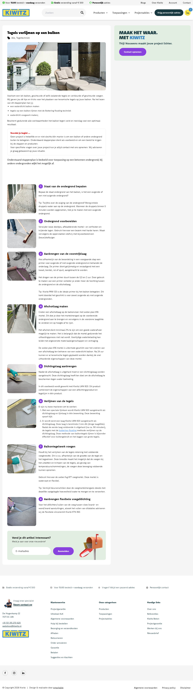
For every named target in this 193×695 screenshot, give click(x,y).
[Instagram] (14, 673)
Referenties (152, 614)
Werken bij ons (154, 628)
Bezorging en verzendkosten (64, 628)
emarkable (58, 687)
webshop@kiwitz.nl (11, 626)
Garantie (55, 647)
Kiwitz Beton (153, 618)
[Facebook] (5, 673)
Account (173, 2)
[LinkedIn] (23, 673)
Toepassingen (105, 614)
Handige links (153, 602)
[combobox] (64, 12)
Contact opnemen (132, 52)
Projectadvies (105, 618)
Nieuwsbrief (153, 633)
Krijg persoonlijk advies (169, 12)
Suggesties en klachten (62, 657)
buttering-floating (67, 430)
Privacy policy (169, 687)
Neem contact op (22, 604)
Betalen (54, 652)
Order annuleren (59, 642)
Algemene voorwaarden (62, 618)
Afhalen (54, 633)
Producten (104, 609)
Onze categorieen (107, 602)
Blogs (143, 2)
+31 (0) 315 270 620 (11, 622)
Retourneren (57, 638)
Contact (187, 2)
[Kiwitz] (16, 12)
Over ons (151, 609)
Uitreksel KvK (57, 614)
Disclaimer (185, 687)
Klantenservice (58, 602)
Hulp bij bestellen (59, 623)
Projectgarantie (58, 609)
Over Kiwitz (157, 2)
